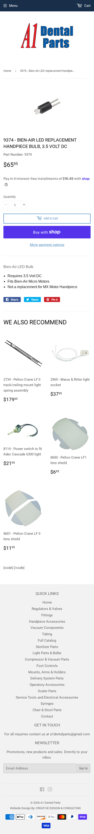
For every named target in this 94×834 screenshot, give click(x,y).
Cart (87, 6)
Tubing (47, 634)
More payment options (47, 245)
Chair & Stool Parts (47, 710)
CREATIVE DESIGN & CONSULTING (58, 808)
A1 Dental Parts (50, 802)
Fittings (47, 615)
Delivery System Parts (47, 678)
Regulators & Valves (47, 609)
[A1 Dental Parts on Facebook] (42, 790)
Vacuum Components (47, 628)
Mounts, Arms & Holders (47, 672)
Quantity (9, 197)
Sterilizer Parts (47, 647)
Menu (13, 6)
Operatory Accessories (47, 685)
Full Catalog (47, 640)
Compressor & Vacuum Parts (47, 659)
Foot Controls (47, 666)
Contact (47, 716)
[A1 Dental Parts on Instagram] (50, 790)
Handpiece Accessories (47, 622)
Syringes (47, 704)
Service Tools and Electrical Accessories (47, 697)
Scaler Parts (47, 691)
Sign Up (83, 768)
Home (7, 70)
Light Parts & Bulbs (47, 653)
